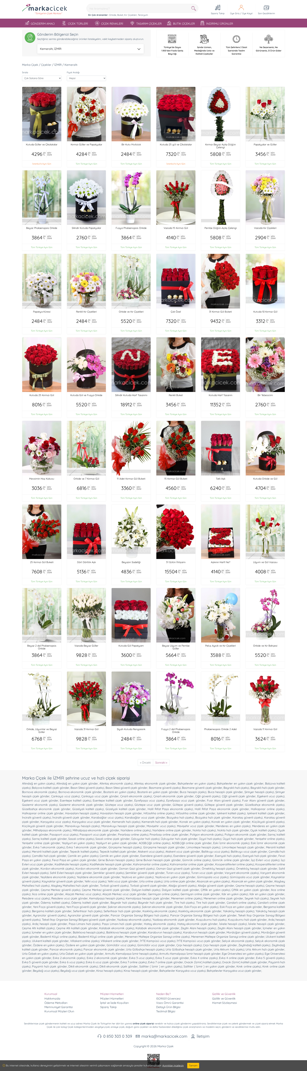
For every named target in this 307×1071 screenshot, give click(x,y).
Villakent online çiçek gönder (120, 941)
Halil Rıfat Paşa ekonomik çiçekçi (170, 809)
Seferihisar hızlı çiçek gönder (122, 911)
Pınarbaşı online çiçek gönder (169, 834)
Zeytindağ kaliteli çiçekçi (254, 945)
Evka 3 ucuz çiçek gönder (172, 958)
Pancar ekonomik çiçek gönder (104, 949)
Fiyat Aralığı (73, 72)
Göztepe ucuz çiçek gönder (152, 804)
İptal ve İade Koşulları (114, 1003)
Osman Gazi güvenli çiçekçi (137, 868)
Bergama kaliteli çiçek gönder (52, 911)
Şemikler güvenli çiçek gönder (145, 873)
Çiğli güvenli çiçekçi (207, 796)
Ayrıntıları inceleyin (173, 1065)
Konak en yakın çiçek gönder (231, 822)
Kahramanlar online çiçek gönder (192, 864)
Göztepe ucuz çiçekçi (119, 804)
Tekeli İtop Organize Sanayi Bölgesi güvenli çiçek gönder (79, 919)
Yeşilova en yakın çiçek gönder (175, 877)
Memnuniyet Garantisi (58, 1007)
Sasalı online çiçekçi (81, 839)
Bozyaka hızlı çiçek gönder (213, 817)
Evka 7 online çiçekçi (133, 962)
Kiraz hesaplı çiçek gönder (141, 970)
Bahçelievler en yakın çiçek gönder (240, 783)
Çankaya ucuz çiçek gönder (100, 796)
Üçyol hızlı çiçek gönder (238, 839)
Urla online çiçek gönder (179, 881)
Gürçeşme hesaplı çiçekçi (125, 847)
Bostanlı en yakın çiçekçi (119, 792)
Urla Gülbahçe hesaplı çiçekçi (145, 949)
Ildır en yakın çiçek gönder (266, 894)
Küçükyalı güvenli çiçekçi (268, 822)
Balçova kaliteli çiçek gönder (50, 787)
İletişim (203, 1036)
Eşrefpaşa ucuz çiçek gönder (185, 800)
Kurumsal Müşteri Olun (59, 1011)
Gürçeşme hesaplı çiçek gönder (164, 847)
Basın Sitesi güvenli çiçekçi (87, 787)
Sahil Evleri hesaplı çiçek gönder (71, 873)
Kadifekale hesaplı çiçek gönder (111, 864)
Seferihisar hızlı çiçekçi (87, 911)
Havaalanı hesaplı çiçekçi (82, 813)
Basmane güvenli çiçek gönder (202, 787)
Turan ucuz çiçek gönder (207, 873)
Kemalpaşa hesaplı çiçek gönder (147, 898)
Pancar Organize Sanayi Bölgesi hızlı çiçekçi (140, 915)
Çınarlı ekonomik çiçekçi (136, 796)
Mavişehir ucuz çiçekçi (161, 826)
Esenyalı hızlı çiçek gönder (260, 856)
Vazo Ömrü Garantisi (170, 1003)
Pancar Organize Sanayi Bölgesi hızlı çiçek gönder (203, 915)
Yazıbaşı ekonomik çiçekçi (134, 919)
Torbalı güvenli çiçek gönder (148, 885)
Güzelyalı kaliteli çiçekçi (88, 809)
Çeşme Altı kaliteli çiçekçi (38, 928)
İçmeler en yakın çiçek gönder (51, 932)
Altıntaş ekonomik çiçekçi (116, 783)
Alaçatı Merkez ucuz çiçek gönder (124, 894)
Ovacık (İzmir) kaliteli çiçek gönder (244, 962)
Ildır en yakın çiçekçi (235, 894)
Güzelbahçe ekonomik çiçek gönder (46, 809)
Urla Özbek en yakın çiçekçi (40, 953)
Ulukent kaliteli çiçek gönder (50, 941)
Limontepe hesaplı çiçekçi (203, 847)
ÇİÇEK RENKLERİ (112, 23)
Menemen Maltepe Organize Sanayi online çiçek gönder (228, 936)
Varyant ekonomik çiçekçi (242, 873)
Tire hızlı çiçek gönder (210, 902)
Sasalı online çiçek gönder (112, 839)
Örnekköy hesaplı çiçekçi (218, 868)
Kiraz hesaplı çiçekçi (109, 970)
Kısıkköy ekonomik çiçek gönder (199, 911)
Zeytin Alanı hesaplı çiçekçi (198, 928)
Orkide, (113, 14)
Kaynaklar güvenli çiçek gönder (62, 881)
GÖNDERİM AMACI (43, 23)
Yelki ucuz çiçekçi (95, 881)
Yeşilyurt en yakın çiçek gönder (116, 843)
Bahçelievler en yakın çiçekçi (197, 783)
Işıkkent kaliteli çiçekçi (231, 813)
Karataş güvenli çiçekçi (247, 817)
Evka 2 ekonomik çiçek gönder (107, 958)
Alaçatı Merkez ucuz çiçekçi (83, 894)
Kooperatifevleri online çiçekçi (234, 864)
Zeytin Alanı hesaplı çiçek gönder (239, 928)
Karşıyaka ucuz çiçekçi (56, 822)
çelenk (234, 1023)
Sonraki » (161, 762)
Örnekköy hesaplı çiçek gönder (256, 868)
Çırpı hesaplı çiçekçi (189, 945)
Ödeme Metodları (55, 1003)
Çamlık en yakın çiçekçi (83, 856)
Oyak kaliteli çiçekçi (263, 830)
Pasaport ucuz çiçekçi (64, 834)
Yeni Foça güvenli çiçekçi (49, 907)
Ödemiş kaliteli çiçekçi (55, 902)
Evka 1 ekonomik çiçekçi (49, 847)
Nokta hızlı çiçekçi (204, 830)
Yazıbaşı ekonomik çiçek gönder (173, 919)
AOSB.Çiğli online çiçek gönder (192, 843)
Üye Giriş (234, 13)
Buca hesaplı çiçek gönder (225, 792)
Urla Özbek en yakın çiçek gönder (81, 953)
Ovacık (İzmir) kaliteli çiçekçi (202, 962)
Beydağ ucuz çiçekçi (46, 970)
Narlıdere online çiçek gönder (171, 830)
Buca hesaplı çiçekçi (193, 792)
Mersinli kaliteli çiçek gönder (50, 851)
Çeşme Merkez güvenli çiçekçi (60, 890)
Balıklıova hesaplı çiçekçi (89, 932)
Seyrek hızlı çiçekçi (257, 898)
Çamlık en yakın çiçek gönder (119, 856)
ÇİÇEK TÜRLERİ (78, 23)
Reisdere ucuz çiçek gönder (69, 898)
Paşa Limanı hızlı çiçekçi (85, 924)
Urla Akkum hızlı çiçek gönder (265, 949)
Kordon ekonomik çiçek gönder (96, 868)
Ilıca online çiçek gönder (48, 894)
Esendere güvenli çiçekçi (156, 856)
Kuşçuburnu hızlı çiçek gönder (247, 919)
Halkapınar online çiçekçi (267, 809)
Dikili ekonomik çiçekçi (83, 966)
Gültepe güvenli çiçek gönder (223, 804)
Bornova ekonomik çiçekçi (39, 792)
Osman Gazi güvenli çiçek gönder (178, 868)
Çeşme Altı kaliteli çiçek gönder (77, 928)
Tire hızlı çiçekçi (184, 902)
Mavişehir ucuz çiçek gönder (195, 826)
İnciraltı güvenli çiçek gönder (71, 817)
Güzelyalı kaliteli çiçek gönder (126, 809)
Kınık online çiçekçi (248, 966)
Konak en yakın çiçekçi (194, 822)
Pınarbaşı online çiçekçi (133, 834)
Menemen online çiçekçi (186, 898)
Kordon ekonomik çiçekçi (57, 868)
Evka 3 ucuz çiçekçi (141, 958)
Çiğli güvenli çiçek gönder (239, 796)
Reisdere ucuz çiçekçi (36, 898)
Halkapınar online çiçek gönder (43, 813)
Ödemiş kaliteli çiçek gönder (90, 902)
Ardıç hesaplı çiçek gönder (49, 924)
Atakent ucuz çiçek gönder (182, 851)
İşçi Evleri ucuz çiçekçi (265, 860)
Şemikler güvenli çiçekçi (108, 873)
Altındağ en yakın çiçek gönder (77, 783)
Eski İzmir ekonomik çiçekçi (231, 843)
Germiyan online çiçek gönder (200, 894)
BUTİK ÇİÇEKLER (184, 23)
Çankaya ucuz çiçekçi (65, 796)
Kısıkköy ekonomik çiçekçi (159, 911)
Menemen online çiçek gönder (223, 898)
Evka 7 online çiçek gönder (165, 962)
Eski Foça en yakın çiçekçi (201, 907)
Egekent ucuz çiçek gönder (40, 800)
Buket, (120, 14)
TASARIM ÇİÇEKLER (149, 23)
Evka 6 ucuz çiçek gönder (102, 962)
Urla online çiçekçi (150, 881)
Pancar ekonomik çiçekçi (66, 949)
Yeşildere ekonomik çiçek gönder (98, 877)
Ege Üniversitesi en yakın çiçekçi (242, 953)
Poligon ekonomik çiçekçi (206, 834)
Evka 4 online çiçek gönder (237, 958)
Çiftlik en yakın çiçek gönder (250, 890)
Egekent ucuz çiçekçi (270, 796)
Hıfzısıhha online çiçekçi (159, 813)
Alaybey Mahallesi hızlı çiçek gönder (75, 885)
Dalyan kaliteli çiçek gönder (180, 890)
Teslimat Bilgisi (165, 1011)
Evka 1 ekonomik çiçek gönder (86, 847)
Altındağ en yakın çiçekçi (38, 783)
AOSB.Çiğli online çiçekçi (154, 843)
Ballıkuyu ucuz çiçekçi (215, 851)
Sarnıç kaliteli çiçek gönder (49, 839)
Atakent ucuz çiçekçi (151, 851)
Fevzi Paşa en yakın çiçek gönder (74, 860)
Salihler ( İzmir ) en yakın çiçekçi (160, 966)
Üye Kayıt (247, 13)
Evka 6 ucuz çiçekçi (72, 962)
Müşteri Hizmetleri (111, 998)
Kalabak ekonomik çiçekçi (116, 928)
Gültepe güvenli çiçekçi (188, 804)
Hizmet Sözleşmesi (224, 1003)
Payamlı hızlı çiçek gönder (49, 966)
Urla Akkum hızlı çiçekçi (229, 949)
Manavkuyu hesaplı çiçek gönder (123, 826)
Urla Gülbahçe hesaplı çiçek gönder (189, 949)
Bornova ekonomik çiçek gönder (80, 792)
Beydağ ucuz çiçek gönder (77, 970)
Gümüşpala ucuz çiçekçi (212, 877)
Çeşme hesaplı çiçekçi (250, 885)
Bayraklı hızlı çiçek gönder (268, 787)
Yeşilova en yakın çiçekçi (138, 877)
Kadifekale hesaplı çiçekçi (71, 864)
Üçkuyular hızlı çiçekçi (145, 839)
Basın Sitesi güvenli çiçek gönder (127, 787)
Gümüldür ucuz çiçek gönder (156, 945)
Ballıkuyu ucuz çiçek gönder (249, 851)
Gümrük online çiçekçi (196, 860)
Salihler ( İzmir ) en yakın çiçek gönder (209, 966)
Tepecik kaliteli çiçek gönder (118, 851)
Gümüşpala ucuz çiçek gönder (250, 877)
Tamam (193, 1065)
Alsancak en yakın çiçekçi (213, 881)
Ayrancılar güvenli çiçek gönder (88, 915)
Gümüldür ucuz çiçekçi (121, 945)
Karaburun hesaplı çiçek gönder (204, 932)
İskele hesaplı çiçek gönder (266, 924)
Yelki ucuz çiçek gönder (123, 881)
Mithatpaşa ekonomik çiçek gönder (96, 830)
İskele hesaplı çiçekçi (233, 924)
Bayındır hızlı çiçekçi (123, 902)
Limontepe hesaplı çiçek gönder (243, 847)
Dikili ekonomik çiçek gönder (118, 966)
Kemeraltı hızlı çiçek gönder (160, 822)
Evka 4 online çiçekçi (203, 958)
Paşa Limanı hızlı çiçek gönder (122, 924)
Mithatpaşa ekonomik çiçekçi (52, 830)
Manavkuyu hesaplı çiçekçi (82, 826)
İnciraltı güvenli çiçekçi (36, 817)
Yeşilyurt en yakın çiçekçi (78, 843)
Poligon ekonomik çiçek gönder (245, 834)
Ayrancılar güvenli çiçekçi (49, 915)
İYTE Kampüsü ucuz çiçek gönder (199, 941)
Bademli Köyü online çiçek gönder (100, 936)
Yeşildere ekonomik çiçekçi (57, 877)
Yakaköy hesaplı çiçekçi (238, 911)
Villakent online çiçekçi (84, 941)
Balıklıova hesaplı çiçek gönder (126, 932)
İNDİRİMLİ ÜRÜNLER (219, 23)
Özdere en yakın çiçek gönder (85, 945)
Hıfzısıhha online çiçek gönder (195, 813)
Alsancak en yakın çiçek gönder (252, 881)
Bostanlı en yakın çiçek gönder (157, 792)
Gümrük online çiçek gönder (231, 860)
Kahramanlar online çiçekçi (151, 864)
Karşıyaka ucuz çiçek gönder (91, 822)
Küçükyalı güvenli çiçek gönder (42, 826)
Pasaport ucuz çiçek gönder (98, 834)
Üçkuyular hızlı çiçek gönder (179, 839)
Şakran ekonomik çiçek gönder (162, 907)
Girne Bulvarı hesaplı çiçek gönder (158, 860)
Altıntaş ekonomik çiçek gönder (155, 783)
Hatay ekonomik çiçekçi (160, 924)
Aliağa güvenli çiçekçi (182, 885)
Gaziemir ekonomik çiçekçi (40, 804)
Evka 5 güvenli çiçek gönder (40, 962)
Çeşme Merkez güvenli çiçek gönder (106, 890)
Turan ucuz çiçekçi (178, 873)
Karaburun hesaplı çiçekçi (165, 932)
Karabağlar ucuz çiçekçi (107, 817)
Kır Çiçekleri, (130, 14)
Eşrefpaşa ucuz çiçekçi (149, 800)
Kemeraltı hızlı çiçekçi (126, 822)
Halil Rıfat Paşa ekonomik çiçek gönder (222, 809)
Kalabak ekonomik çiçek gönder (157, 928)
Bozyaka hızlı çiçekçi (180, 817)
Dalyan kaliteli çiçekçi (146, 890)
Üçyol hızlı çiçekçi (210, 839)
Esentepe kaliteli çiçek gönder (113, 800)
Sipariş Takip (108, 1007)
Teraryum (143, 14)
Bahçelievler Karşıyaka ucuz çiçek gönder (234, 970)
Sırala (25, 72)
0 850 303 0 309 (117, 1036)
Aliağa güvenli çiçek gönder (216, 885)
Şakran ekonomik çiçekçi (124, 907)
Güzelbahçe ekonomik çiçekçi (264, 804)
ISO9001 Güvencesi (168, 998)
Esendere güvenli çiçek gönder (193, 856)
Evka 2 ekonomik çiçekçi (69, 958)
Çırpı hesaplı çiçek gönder (220, 945)
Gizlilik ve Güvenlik (224, 998)
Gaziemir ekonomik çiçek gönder (81, 804)
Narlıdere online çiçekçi (136, 830)
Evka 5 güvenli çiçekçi (270, 958)
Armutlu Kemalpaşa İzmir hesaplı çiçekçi (131, 953)
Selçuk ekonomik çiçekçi (238, 941)
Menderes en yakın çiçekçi (233, 826)
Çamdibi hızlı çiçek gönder (49, 856)
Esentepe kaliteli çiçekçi (75, 800)
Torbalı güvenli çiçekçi (114, 885)
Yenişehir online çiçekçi (269, 839)
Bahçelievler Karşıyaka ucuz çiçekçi (182, 970)
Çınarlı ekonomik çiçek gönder (174, 796)
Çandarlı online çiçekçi (241, 902)
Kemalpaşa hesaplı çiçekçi (106, 898)
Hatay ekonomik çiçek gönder (197, 924)
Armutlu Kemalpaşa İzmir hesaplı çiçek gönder (190, 953)
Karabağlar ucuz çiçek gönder (145, 817)
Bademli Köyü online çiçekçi (58, 936)
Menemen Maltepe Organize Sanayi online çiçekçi (157, 936)
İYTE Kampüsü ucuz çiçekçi (158, 941)
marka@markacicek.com (164, 1036)
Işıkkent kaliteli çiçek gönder (265, 813)
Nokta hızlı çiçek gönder (233, 830)
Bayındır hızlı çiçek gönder (155, 902)
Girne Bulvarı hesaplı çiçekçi (116, 860)
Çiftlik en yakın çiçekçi (215, 890)
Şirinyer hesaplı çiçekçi (259, 792)
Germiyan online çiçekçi (163, 894)
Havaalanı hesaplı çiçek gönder (121, 813)
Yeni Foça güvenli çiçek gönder (86, 907)
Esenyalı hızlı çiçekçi (228, 856)
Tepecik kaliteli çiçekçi (84, 851)
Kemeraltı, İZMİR (50, 49)
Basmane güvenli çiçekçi (165, 787)
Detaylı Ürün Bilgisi (168, 1007)
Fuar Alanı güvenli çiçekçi (224, 800)
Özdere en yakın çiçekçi (48, 945)
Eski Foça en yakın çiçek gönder (241, 907)
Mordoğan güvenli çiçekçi (243, 932)
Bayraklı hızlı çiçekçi (236, 787)
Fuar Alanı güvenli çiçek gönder (263, 800)
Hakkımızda (52, 998)
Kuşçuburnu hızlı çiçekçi (211, 919)
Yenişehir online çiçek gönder (41, 843)
